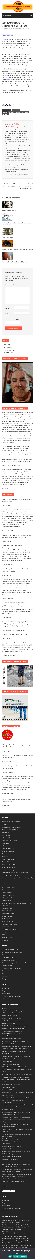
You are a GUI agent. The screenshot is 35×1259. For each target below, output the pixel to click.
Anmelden (7, 345)
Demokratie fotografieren (10, 830)
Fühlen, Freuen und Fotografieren (12, 1156)
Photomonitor (6, 919)
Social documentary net (9, 870)
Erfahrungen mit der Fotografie (11, 996)
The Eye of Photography (9, 929)
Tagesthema (6, 1143)
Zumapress (5, 979)
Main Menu (8, 15)
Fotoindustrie (6, 843)
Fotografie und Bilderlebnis (10, 1064)
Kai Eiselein (5, 39)
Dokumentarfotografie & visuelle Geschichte (15, 963)
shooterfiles (5, 927)
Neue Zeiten (5, 1008)
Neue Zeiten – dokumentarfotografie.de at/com (16, 1225)
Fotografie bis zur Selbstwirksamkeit (13, 1181)
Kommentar (9, 285)
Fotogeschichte (6, 838)
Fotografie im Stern (8, 898)
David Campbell (6, 890)
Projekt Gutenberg (7, 862)
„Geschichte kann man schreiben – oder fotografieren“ (17, 249)
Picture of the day (7, 921)
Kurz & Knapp (15, 110)
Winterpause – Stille (8, 1095)
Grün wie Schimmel (8, 1109)
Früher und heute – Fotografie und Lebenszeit (16, 1117)
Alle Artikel (5, 988)
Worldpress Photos (8, 937)
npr (3, 973)
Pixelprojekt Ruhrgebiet (9, 924)
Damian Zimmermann (8, 960)
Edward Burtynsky (7, 892)
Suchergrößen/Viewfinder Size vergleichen (15, 872)
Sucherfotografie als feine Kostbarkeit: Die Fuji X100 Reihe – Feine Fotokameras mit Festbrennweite (16, 1100)
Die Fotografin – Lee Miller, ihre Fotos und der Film (17, 1092)
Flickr (18, 112)
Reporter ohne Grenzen (9, 864)
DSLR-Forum (6, 835)
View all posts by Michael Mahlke (19, 175)
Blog (3, 991)
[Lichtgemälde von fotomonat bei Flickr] (7, 35)
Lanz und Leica (6, 1162)
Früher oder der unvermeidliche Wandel (14, 1067)
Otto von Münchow (7, 916)
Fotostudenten (6, 900)
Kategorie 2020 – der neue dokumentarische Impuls (17, 1243)
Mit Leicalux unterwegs (9, 1087)
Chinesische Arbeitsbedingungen (12, 827)
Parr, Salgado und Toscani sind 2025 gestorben (15, 262)
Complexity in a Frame (9, 957)
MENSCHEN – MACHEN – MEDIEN (12, 968)
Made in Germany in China (10, 1059)
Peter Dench (5, 856)
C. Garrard (5, 824)
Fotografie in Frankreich (9, 840)
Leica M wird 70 (6, 1149)
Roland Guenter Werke (9, 867)
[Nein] (33, 1253)
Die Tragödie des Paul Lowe (10, 1159)
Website (16, 319)
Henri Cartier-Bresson (8, 851)
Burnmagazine (6, 955)
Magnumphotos (7, 908)
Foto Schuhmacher (7, 965)
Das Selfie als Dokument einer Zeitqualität (15, 1041)
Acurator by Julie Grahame (10, 949)
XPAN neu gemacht (7, 1061)
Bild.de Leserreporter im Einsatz (12, 952)
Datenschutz (6, 993)
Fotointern (5, 846)
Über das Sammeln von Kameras (12, 1018)
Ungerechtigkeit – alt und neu (11, 1084)
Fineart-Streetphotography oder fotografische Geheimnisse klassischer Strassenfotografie (15, 1236)
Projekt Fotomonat (8, 859)
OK (10, 1256)
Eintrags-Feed (8, 347)
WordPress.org (8, 353)
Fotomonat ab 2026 (7, 237)
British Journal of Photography (11, 822)
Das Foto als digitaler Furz (9, 210)
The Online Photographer (10, 875)
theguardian (5, 976)
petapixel (10, 79)
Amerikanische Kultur (8, 887)
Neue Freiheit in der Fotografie (11, 1146)
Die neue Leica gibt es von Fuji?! (11, 1036)
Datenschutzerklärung (20, 1256)
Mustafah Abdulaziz (8, 913)
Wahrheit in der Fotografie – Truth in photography (17, 878)
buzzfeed (11, 112)
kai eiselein (25, 112)
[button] (3, 105)
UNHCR (4, 935)
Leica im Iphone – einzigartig (11, 1179)
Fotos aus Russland (8, 848)
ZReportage (5, 940)
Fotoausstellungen (8, 895)
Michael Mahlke (17, 28)
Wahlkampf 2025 (7, 1090)
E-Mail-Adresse (8, 315)
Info (3, 999)
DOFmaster (5, 832)
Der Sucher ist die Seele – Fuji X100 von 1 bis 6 (15, 1077)
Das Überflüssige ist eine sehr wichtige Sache (15, 1026)
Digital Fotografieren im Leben (11, 1038)
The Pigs (4, 932)
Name (7, 308)
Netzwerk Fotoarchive (8, 971)
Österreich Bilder (7, 854)
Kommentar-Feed (9, 350)
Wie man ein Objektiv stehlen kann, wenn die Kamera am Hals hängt (26, 186)
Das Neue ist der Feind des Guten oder (13, 1028)
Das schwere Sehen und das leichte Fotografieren (17, 1074)
